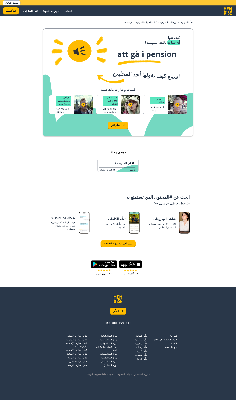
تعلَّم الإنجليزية (141, 343)
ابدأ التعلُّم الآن (118, 125)
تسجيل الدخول (11, 2)
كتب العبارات (30, 11)
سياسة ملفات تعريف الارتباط (100, 374)
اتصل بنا (173, 335)
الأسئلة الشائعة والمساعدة (165, 339)
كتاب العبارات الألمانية (77, 335)
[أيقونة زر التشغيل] (177, 104)
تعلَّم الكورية (142, 351)
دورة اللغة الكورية (109, 357)
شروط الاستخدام (142, 374)
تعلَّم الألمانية (141, 335)
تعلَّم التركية (142, 358)
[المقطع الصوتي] (79, 51)
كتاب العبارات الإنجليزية (76, 350)
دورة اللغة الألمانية (109, 335)
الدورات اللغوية (51, 11)
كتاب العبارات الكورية (77, 357)
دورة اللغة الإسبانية (108, 353)
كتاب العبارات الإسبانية (77, 353)
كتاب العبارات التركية (77, 365)
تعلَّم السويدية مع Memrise (118, 243)
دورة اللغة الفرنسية (108, 339)
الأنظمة (174, 343)
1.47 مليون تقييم (104, 273)
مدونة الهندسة (171, 347)
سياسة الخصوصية (123, 374)
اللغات (68, 11)
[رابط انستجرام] (107, 323)
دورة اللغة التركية (109, 365)
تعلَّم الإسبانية (141, 347)
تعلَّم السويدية (187, 22)
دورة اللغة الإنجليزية (108, 343)
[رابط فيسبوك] (128, 323)
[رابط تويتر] (121, 323)
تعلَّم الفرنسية (141, 339)
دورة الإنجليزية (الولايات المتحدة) (106, 348)
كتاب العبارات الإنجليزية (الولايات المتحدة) (76, 345)
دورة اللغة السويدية (168, 22)
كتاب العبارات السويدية (146, 22)
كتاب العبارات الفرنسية (76, 339)
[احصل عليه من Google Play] (104, 264)
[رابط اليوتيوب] (114, 323)
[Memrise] (227, 10)
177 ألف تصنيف (130, 273)
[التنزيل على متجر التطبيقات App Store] (130, 264)
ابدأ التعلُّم (11, 10)
